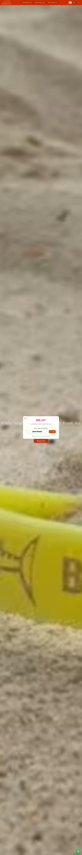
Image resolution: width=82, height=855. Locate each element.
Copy (53, 431)
